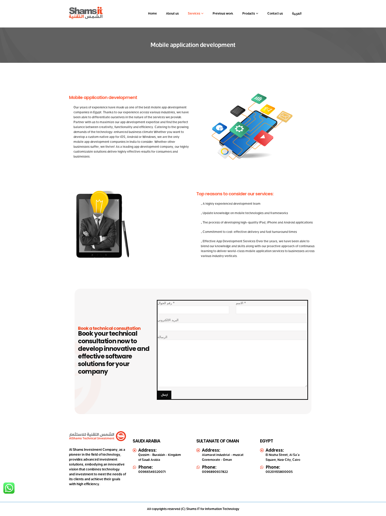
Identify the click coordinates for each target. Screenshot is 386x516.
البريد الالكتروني (167, 320)
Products (248, 13)
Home (152, 13)
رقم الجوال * (166, 303)
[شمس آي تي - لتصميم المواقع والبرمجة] (86, 13)
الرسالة (162, 337)
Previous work (223, 13)
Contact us (275, 13)
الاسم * (241, 303)
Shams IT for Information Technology (212, 509)
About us (172, 13)
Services (194, 13)
